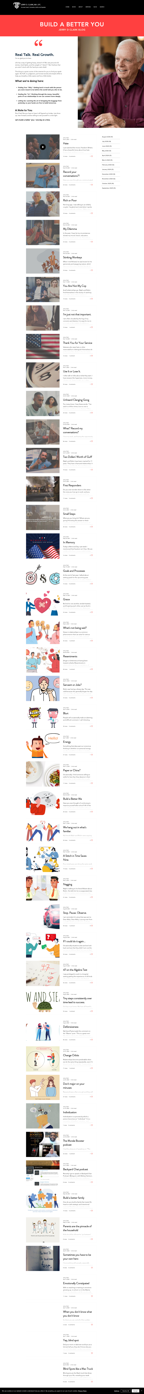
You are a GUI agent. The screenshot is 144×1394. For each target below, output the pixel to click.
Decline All (125, 1391)
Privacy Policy (82, 1391)
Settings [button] (116, 1391)
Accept (135, 1391)
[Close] (141, 1390)
